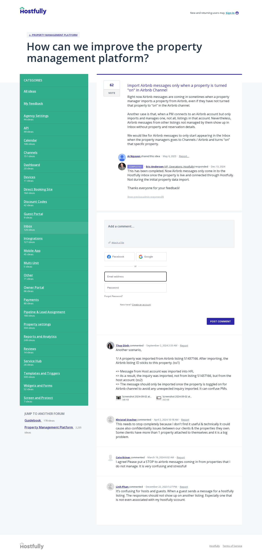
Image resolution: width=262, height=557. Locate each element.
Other (28, 275)
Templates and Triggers (42, 373)
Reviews (30, 349)
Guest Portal (33, 214)
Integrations (33, 238)
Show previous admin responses (145, 196)
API (26, 128)
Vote (111, 93)
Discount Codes (35, 201)
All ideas (30, 91)
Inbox (28, 226)
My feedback (33, 103)
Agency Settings (36, 116)
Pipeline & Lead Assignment (44, 312)
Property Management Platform (49, 427)
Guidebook (33, 420)
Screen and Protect (38, 398)
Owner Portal (34, 287)
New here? (135, 304)
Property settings (37, 324)
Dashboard (32, 165)
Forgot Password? (113, 296)
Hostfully (214, 546)
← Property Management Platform (53, 35)
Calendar (30, 140)
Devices (29, 177)
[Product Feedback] (33, 11)
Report (184, 345)
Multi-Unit (31, 263)
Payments (31, 300)
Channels (30, 152)
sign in (230, 13)
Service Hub (33, 361)
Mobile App (32, 251)
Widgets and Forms (38, 385)
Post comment (220, 321)
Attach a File (118, 242)
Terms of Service (232, 546)
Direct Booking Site (38, 189)
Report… (184, 156)
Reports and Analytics (40, 336)
